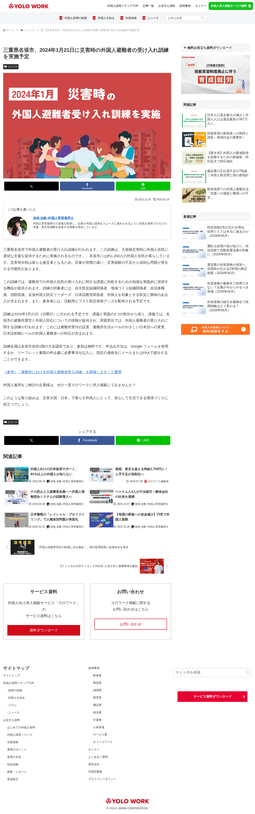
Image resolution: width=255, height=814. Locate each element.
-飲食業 (97, 675)
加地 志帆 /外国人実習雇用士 (53, 218)
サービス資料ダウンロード (212, 696)
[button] (202, 18)
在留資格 (131, 17)
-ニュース (13, 712)
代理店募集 (95, 771)
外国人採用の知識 (76, 17)
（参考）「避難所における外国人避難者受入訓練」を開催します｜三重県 (62, 372)
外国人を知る (106, 17)
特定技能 (12, 764)
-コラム (12, 705)
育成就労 (12, 779)
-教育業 (97, 697)
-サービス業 (99, 734)
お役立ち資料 (11, 720)
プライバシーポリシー (102, 779)
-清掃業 (97, 690)
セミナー (93, 749)
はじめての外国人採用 (21, 727)
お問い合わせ (130, 624)
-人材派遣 (98, 727)
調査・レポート (17, 771)
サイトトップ (11, 675)
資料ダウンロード (43, 630)
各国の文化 (14, 756)
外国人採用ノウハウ (19, 734)
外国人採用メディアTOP (18, 683)
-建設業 (97, 704)
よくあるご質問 (98, 756)
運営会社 (93, 764)
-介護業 (97, 719)
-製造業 (97, 682)
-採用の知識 (14, 690)
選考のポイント (17, 749)
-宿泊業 (97, 712)
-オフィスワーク (102, 741)
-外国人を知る (16, 697)
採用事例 (93, 668)
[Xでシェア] (31, 186)
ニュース (153, 17)
